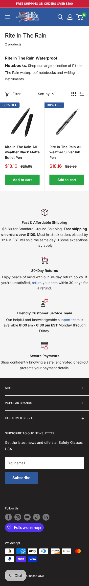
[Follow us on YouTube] (27, 517)
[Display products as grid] (73, 94)
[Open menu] (7, 17)
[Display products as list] (82, 94)
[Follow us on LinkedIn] (46, 517)
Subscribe (21, 477)
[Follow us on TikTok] (36, 517)
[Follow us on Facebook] (8, 517)
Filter (17, 94)
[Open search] (60, 17)
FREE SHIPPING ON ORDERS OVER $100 (44, 3)
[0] (80, 17)
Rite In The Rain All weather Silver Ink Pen (65, 152)
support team (69, 320)
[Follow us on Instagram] (17, 517)
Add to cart (22, 180)
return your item (45, 283)
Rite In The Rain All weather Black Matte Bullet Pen (22, 152)
